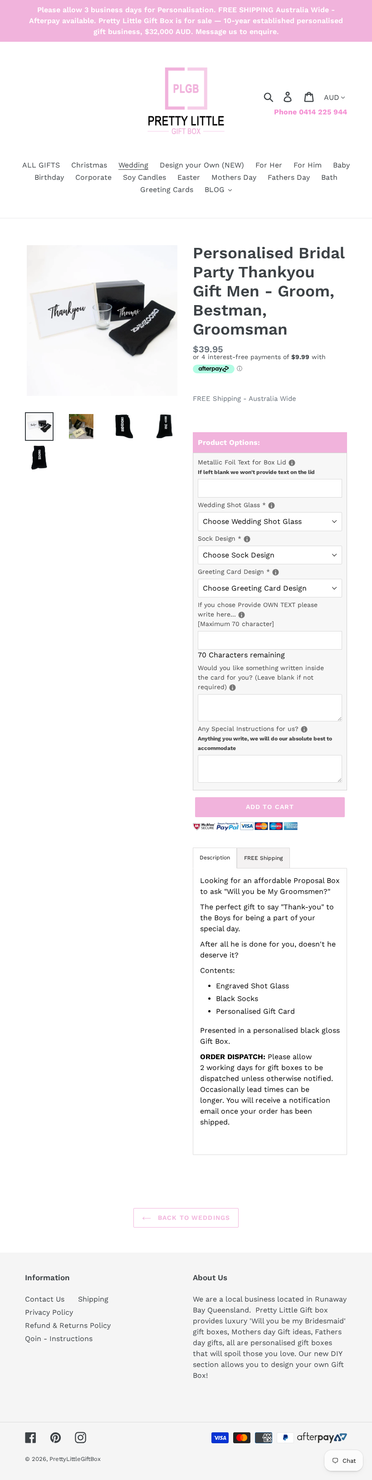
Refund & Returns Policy (68, 1325)
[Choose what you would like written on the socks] (247, 539)
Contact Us (44, 1299)
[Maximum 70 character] (270, 613)
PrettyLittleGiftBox (75, 1458)
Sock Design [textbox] (270, 538)
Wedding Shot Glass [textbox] (270, 504)
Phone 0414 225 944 (310, 112)
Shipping (93, 1299)
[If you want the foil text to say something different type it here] (241, 615)
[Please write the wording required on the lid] (292, 462)
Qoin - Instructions (59, 1338)
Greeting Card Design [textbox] (260, 571)
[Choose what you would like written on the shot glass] (271, 505)
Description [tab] (215, 857)
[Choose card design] (275, 572)
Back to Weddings (193, 1217)
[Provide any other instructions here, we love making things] (304, 729)
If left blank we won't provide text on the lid (256, 472)
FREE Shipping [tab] (263, 858)
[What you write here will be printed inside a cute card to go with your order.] (232, 687)
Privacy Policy (49, 1312)
